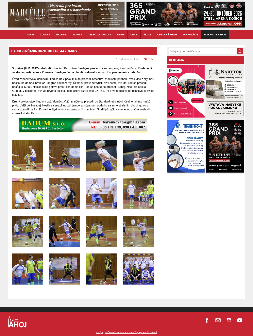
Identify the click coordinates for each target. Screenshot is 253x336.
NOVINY (77, 34)
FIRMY (120, 34)
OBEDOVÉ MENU (167, 34)
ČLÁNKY (45, 34)
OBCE (133, 34)
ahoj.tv (99, 332)
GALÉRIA (61, 34)
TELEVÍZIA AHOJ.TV (99, 34)
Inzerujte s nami (215, 34)
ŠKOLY (147, 34)
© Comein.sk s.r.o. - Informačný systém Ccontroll (131, 332)
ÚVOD (30, 34)
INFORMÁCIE (190, 34)
